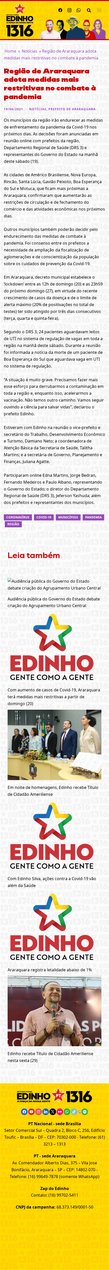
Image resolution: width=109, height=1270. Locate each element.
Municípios (68, 517)
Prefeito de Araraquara (72, 109)
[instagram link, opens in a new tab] (69, 9)
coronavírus (17, 517)
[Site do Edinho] (19, 19)
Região (13, 524)
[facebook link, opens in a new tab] (60, 9)
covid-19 (44, 517)
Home (10, 51)
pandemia (93, 517)
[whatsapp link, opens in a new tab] (79, 9)
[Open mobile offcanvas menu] (99, 10)
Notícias (29, 51)
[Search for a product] (89, 10)
